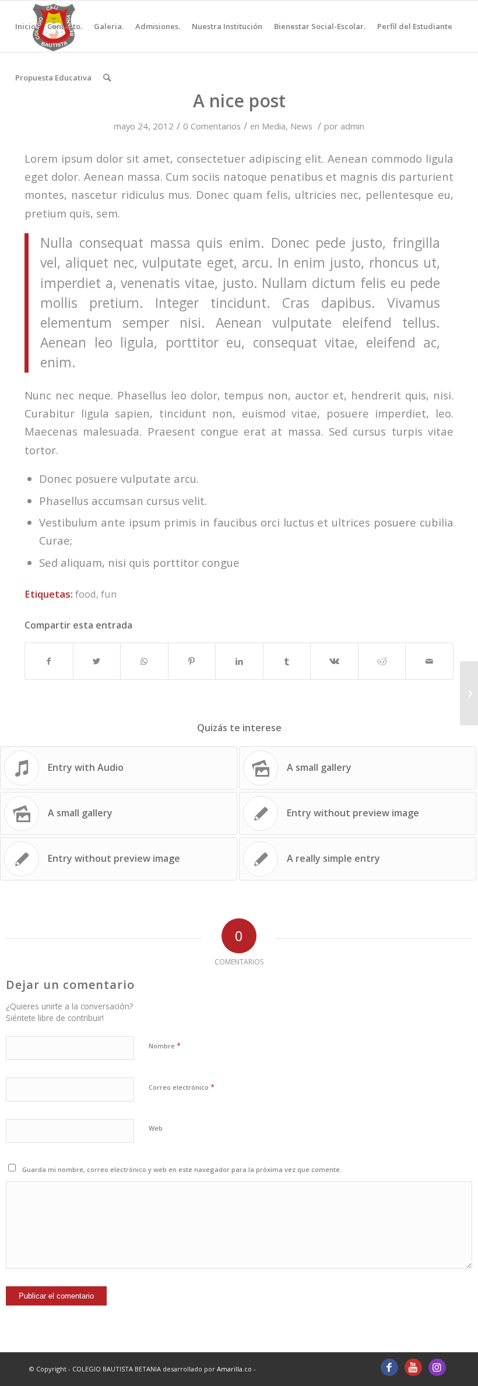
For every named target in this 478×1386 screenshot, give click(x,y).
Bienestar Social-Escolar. (319, 26)
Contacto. (64, 26)
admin (352, 126)
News (301, 126)
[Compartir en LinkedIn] (239, 661)
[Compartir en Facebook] (49, 661)
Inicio (25, 26)
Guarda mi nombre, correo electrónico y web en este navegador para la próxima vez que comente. (182, 1169)
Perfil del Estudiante (414, 26)
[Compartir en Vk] (334, 661)
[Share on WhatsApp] (144, 661)
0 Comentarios (212, 126)
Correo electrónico (182, 1087)
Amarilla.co (235, 1368)
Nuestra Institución (227, 26)
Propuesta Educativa (53, 77)
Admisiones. (157, 26)
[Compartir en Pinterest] (192, 661)
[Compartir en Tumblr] (287, 661)
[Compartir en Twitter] (97, 661)
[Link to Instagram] (437, 1367)
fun (109, 594)
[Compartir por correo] (429, 661)
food (85, 594)
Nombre (165, 1045)
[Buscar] (107, 77)
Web (156, 1128)
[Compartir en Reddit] (382, 661)
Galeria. (109, 26)
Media (274, 126)
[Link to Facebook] (389, 1367)
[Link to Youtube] (413, 1367)
